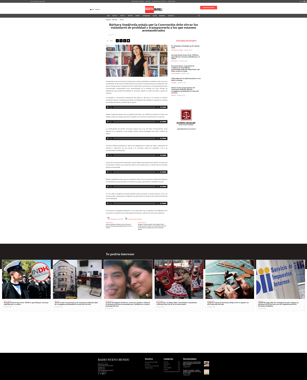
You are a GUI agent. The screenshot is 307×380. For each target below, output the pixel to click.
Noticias (122, 19)
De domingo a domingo (177, 50)
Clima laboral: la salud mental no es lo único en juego (186, 79)
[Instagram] (302, 1)
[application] (136, 107)
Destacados (114, 19)
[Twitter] (300, 1)
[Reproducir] (108, 107)
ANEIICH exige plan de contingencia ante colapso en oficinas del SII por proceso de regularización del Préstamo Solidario (278, 304)
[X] (121, 40)
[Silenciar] (161, 107)
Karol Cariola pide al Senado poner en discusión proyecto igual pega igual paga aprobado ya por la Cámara (119, 226)
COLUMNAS (173, 82)
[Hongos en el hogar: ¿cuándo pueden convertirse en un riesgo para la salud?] (206, 372)
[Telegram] (304, 1)
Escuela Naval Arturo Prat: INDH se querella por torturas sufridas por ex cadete (185, 56)
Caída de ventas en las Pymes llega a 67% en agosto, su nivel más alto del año (228, 303)
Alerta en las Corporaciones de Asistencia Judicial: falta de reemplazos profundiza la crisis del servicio (185, 90)
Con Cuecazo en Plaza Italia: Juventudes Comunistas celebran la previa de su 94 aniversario (176, 303)
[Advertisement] (153, 322)
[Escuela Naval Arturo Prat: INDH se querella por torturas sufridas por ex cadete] (26, 279)
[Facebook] (117, 40)
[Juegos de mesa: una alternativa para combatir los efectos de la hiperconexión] (206, 363)
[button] (199, 16)
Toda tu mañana (175, 73)
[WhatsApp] (124, 40)
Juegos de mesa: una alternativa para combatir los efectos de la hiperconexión (192, 363)
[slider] (164, 107)
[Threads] (105, 374)
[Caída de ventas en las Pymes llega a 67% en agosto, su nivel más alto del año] (229, 279)
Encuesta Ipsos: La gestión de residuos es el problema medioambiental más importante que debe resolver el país (185, 68)
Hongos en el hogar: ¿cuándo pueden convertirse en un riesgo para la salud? (192, 372)
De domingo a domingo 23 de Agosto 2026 (185, 47)
